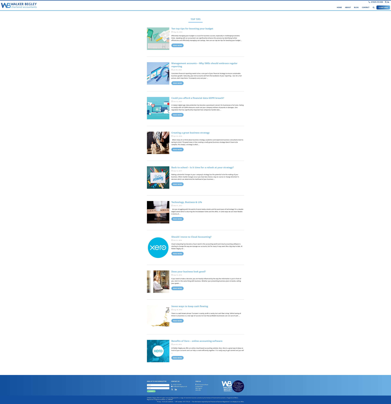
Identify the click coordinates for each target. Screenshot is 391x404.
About (348, 7)
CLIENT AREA (383, 7)
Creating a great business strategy (190, 132)
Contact (365, 7)
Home (339, 7)
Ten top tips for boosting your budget (192, 28)
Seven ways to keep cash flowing (189, 306)
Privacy (159, 401)
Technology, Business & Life (186, 202)
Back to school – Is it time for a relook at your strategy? (202, 167)
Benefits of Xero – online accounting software (196, 340)
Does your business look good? (188, 271)
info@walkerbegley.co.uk (180, 386)
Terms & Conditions (167, 401)
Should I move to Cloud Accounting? (191, 236)
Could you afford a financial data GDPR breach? (197, 97)
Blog (356, 7)
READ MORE (177, 45)
